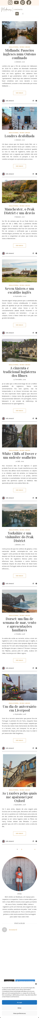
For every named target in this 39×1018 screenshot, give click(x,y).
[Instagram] (10, 3)
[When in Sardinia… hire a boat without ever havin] (8, 959)
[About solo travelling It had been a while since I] (8, 952)
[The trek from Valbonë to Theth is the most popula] (8, 945)
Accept (19, 1002)
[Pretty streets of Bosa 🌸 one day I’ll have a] (8, 967)
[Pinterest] (22, 3)
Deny (19, 1008)
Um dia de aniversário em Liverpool (19, 708)
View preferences (19, 1013)
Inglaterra (13, 47)
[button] (36, 984)
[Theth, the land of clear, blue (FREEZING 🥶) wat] (8, 938)
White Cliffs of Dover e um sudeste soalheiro (19, 455)
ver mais (19, 93)
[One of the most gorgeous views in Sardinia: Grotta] (8, 974)
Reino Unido (25, 47)
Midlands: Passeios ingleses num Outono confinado (19, 54)
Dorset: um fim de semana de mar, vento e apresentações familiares (19, 624)
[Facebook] (28, 3)
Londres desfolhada (19, 136)
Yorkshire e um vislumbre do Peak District (19, 537)
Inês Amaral (10, 101)
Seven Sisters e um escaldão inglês (19, 290)
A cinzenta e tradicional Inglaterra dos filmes (19, 372)
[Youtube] (16, 3)
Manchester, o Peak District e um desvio (19, 211)
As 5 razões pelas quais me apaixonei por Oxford (19, 797)
